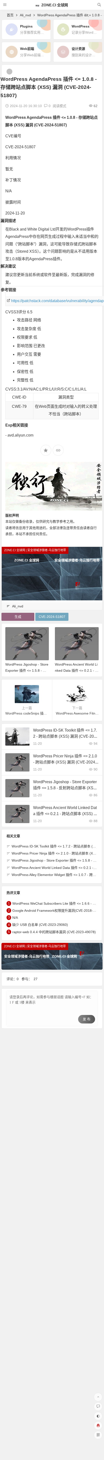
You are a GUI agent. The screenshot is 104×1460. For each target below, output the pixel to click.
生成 (18, 617)
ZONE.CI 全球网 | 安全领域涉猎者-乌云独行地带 (35, 550)
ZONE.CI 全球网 (54, 5)
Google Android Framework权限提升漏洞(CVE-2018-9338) (57, 910)
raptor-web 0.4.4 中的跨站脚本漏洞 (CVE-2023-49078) (54, 932)
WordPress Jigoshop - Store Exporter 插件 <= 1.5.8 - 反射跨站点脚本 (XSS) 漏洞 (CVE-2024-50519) (65, 788)
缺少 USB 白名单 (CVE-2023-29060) (40, 925)
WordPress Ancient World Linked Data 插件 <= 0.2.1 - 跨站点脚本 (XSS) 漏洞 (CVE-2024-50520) (65, 814)
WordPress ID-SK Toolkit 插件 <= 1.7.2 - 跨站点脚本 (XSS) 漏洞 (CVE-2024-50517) (65, 736)
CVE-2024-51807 (52, 617)
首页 (10, 15)
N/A (15, 918)
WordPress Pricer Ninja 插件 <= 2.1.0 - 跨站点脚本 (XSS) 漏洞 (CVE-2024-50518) (65, 762)
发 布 (86, 1019)
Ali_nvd (25, 15)
